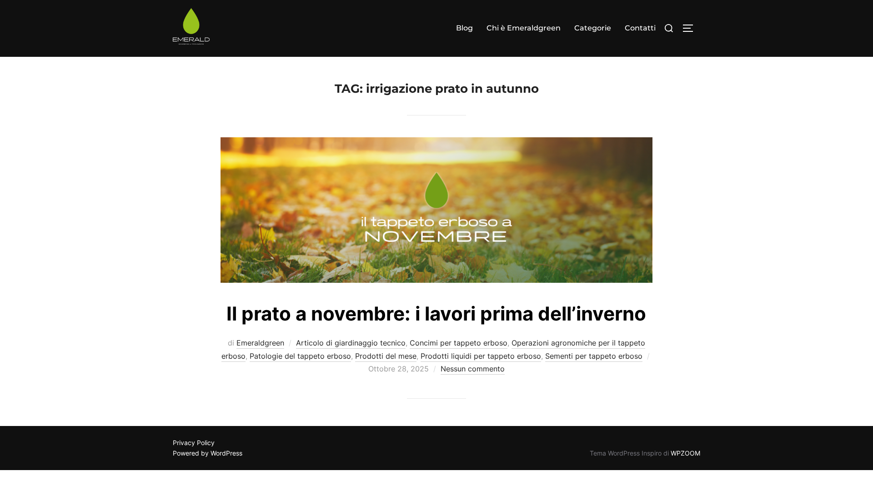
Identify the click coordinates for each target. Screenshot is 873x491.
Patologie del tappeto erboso (300, 356)
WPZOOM (685, 453)
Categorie (592, 28)
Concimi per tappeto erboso (458, 342)
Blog (464, 28)
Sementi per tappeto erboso (593, 356)
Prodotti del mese (385, 356)
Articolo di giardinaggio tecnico (351, 342)
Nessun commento (473, 368)
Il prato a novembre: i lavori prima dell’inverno (436, 313)
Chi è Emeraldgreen (524, 28)
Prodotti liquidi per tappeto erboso (481, 356)
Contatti (640, 28)
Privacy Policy (194, 442)
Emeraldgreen (260, 342)
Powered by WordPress (207, 453)
